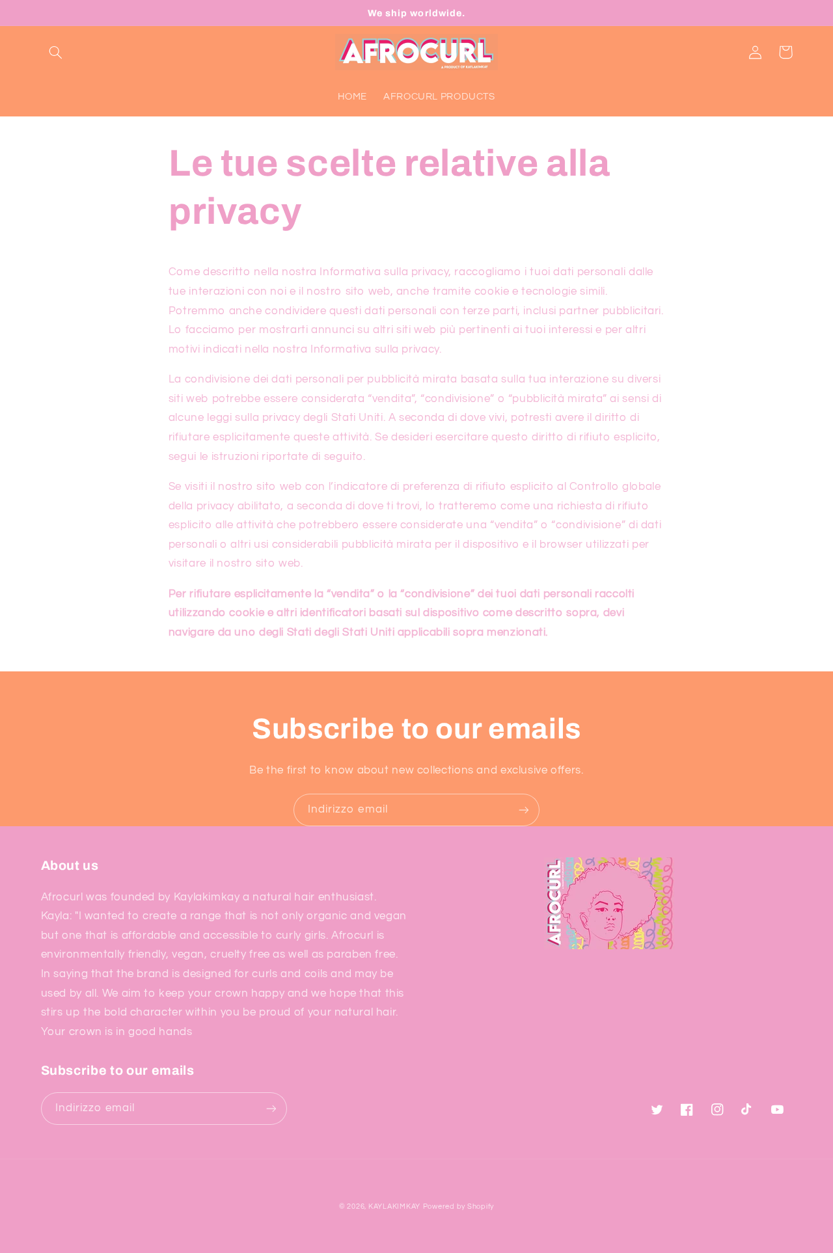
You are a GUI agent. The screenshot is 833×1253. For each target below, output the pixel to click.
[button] (56, 52)
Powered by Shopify (458, 1206)
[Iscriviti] (524, 810)
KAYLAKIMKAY (394, 1206)
